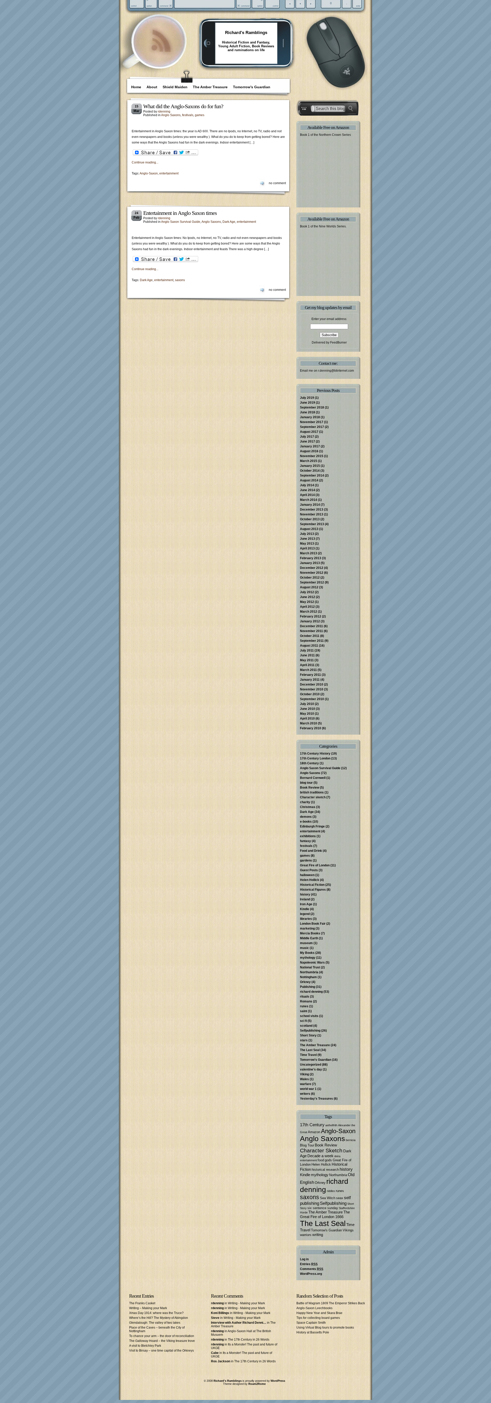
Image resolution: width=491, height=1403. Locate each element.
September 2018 (312, 407)
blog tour (306, 783)
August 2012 (309, 587)
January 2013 (310, 563)
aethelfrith (331, 1125)
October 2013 (310, 519)
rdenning (164, 111)
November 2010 (311, 689)
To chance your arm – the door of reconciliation (161, 1336)
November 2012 (311, 573)
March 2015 (308, 461)
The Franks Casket (142, 1303)
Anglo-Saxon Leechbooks (314, 1308)
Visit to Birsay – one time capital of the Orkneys (161, 1350)
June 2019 (307, 402)
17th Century (312, 1124)
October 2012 (310, 577)
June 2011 (307, 655)
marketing (307, 928)
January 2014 (310, 504)
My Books (307, 953)
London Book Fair (313, 923)
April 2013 (307, 548)
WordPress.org (311, 1274)
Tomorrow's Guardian (315, 1060)
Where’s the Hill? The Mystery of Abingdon (158, 1318)
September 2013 (312, 524)
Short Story (308, 1035)
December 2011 (311, 626)
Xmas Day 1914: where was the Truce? (156, 1313)
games (199, 115)
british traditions (312, 792)
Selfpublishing (310, 1030)
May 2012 (307, 602)
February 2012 (310, 616)
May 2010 (307, 713)
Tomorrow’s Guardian (251, 87)
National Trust (310, 967)
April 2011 (307, 665)
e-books (306, 821)
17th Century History (315, 753)
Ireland (305, 899)
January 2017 (310, 446)
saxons (180, 280)
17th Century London (315, 758)
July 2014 (307, 485)
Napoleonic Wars (312, 962)
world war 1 (308, 1089)
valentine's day (311, 1069)
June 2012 (307, 597)
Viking (304, 1074)
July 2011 (307, 650)
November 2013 (311, 514)
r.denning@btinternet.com (336, 370)
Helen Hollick (309, 880)
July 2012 (307, 592)
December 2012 (311, 568)
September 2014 (312, 475)
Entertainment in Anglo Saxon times (180, 213)
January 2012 (310, 621)
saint (303, 1011)
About (152, 87)
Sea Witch (327, 1198)
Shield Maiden (175, 87)
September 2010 (312, 699)
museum (306, 943)
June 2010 (307, 709)
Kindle (304, 909)
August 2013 (309, 529)
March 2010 (308, 723)
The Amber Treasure (210, 87)
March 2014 (308, 500)
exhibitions (308, 836)
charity (305, 802)
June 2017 (307, 441)
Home (136, 87)
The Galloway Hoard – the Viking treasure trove (162, 1341)
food (321, 1160)
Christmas (307, 807)
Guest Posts (309, 870)
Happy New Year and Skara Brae (319, 1313)
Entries (309, 1264)
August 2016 (309, 451)
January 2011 (310, 679)
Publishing (307, 987)
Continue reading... (145, 162)
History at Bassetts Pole (312, 1332)
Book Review (309, 787)
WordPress (278, 1380)
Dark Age (228, 222)
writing (317, 1234)
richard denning (311, 991)
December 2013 (311, 509)
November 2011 (311, 631)
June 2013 (307, 538)
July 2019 (307, 398)
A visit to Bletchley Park (145, 1345)
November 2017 (311, 422)
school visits (309, 1016)
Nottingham (308, 977)
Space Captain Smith (311, 1322)
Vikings (348, 1230)
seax (339, 1198)
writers (305, 1094)
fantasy (305, 841)
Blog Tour (307, 1145)
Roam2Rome (257, 1383)
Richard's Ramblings (246, 32)
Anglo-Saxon (149, 173)
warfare (305, 1084)
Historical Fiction (312, 885)
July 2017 (307, 436)
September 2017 (312, 427)
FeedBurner (338, 342)
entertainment (168, 173)
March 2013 (308, 553)
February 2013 (310, 558)
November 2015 (311, 456)
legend (305, 914)
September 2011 (312, 641)
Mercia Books (310, 933)
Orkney (305, 982)
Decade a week (320, 1156)
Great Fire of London (315, 865)
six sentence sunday (322, 1208)
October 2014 (310, 470)
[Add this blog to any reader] (161, 52)
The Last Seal (310, 1050)
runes (304, 1006)
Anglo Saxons (171, 115)
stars (304, 1040)
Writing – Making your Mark (148, 1308)
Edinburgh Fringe (312, 826)
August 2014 (309, 480)
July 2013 (307, 534)
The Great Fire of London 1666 (325, 1214)
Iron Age (306, 904)
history (305, 894)
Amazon (314, 1132)
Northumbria (309, 972)
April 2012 (307, 607)
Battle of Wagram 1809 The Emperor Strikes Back (330, 1303)
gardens (306, 860)
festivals (187, 115)
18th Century (309, 763)
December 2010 (311, 684)
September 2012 (312, 582)
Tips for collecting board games (318, 1318)
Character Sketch (321, 1150)
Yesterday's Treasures (316, 1098)
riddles (331, 1190)
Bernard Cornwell (313, 778)
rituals (304, 996)
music (304, 948)
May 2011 (307, 660)
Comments (311, 1269)
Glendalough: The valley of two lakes (154, 1322)
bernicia (350, 1140)
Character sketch (313, 797)
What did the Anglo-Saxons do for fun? (183, 106)
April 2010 (307, 718)
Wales (304, 1079)
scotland (306, 1026)
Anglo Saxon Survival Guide (180, 222)
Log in (304, 1259)
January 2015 (310, 466)
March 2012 (308, 611)
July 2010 (307, 704)
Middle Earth (309, 938)
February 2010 (310, 728)
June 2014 (307, 490)
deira (337, 1156)
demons (306, 817)
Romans (306, 1001)
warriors (305, 1235)
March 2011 (308, 670)
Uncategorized (310, 1064)
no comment (277, 183)
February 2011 (310, 675)
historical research (325, 1170)
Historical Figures (313, 889)
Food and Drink (311, 851)
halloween (307, 875)
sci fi (303, 1021)
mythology (307, 957)
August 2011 (309, 645)
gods (328, 1160)
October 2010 (310, 694)
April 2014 (307, 495)
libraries (306, 919)
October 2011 (309, 636)
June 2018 (307, 412)
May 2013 (307, 543)
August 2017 (309, 432)
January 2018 (310, 417)
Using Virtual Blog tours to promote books (325, 1327)
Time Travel (308, 1055)
